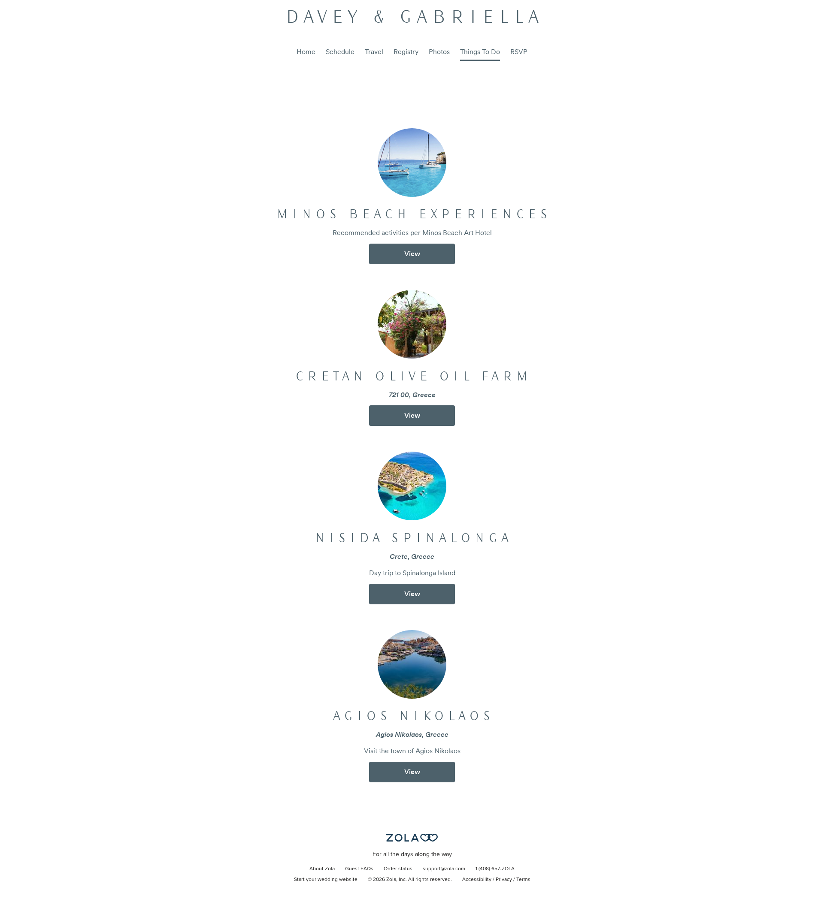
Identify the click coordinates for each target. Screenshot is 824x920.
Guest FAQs (359, 869)
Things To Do (480, 52)
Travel (374, 52)
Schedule (340, 52)
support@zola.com (444, 869)
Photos (439, 52)
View (412, 254)
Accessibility (476, 879)
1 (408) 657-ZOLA (495, 869)
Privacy (504, 879)
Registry (406, 52)
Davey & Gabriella (412, 18)
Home (306, 52)
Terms (523, 879)
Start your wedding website (325, 879)
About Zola (322, 869)
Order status (398, 869)
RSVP (518, 52)
